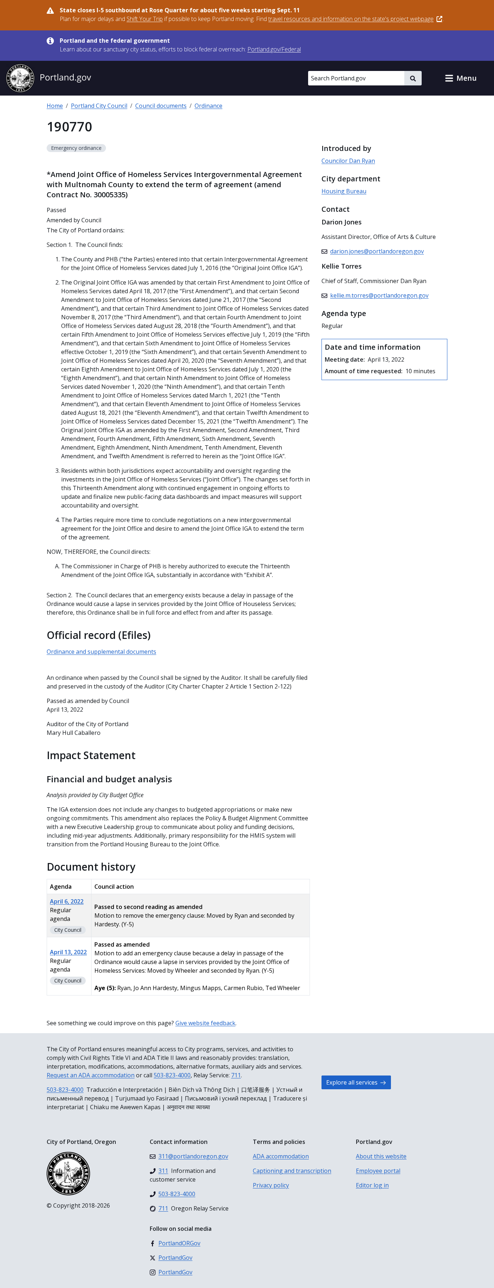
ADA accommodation (281, 1156)
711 (236, 1075)
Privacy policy (271, 1185)
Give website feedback (205, 1023)
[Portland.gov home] (48, 78)
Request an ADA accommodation (91, 1075)
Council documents (161, 106)
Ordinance (208, 106)
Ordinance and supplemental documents (101, 652)
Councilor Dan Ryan (348, 161)
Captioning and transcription (292, 1171)
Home (55, 106)
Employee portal (378, 1171)
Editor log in (372, 1185)
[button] (460, 78)
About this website (381, 1156)
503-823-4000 (172, 1075)
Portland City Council (99, 106)
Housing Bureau (343, 191)
